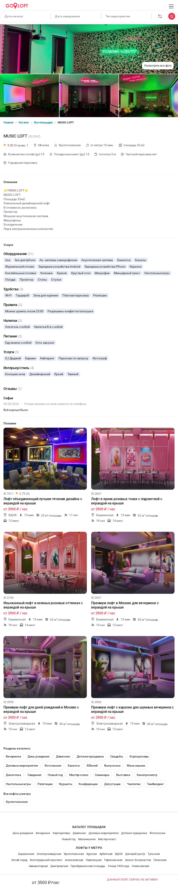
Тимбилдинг (155, 784)
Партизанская (113, 860)
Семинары (102, 775)
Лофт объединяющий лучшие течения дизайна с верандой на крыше (42, 501)
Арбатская (106, 854)
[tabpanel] (45, 459)
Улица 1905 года (118, 866)
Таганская (159, 860)
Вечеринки (13, 756)
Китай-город (19, 860)
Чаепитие (133, 784)
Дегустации (112, 784)
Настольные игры (18, 784)
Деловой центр (135, 854)
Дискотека (13, 775)
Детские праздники (90, 756)
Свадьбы (116, 756)
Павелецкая (94, 860)
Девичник (63, 756)
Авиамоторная (38, 866)
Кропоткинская (17, 801)
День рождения (38, 756)
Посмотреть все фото (157, 65)
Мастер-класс (78, 775)
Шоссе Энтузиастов (138, 860)
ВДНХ (118, 854)
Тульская (154, 854)
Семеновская (140, 866)
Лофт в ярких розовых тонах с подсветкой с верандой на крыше (126, 501)
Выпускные (112, 765)
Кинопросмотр (147, 775)
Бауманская (26, 854)
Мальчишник (136, 765)
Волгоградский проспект (46, 860)
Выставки (123, 775)
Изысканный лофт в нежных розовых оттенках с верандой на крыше (43, 605)
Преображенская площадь (88, 866)
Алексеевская (74, 860)
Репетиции (45, 784)
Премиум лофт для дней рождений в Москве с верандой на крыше (41, 709)
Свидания (34, 775)
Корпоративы (139, 756)
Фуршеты (65, 784)
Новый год (55, 775)
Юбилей (92, 765)
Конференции (88, 784)
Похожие (9, 423)
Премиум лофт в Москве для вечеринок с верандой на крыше (124, 605)
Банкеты (74, 765)
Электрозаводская (49, 854)
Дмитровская (59, 866)
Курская (91, 854)
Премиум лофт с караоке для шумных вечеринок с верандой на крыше (132, 709)
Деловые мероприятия (22, 765)
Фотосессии (52, 765)
